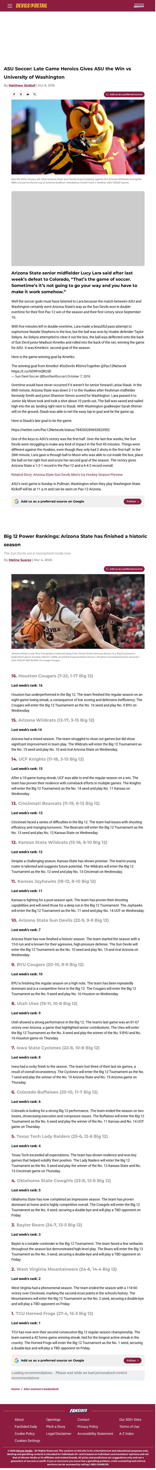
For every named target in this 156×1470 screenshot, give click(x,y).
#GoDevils (67, 366)
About (19, 1420)
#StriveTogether (88, 366)
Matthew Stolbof (22, 85)
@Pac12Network (113, 366)
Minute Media (24, 1450)
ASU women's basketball (41, 1389)
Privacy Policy (87, 1427)
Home (15, 1389)
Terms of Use (129, 1427)
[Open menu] (10, 5)
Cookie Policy (25, 1434)
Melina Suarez (20, 560)
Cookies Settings (27, 1441)
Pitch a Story (55, 1427)
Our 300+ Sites (130, 1420)
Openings (53, 1420)
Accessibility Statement (95, 1434)
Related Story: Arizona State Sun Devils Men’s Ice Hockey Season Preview (67, 475)
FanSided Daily (26, 1427)
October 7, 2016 (78, 376)
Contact (83, 1420)
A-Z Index (126, 1434)
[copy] (34, 94)
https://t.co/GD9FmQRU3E (31, 371)
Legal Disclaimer (58, 1434)
